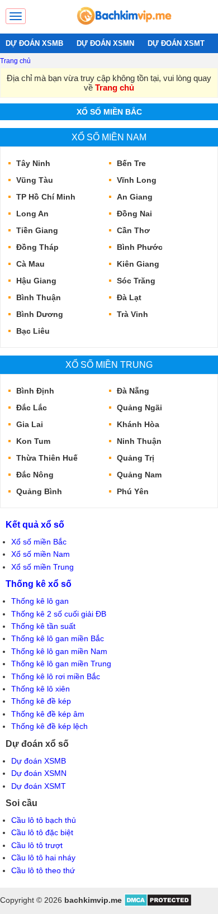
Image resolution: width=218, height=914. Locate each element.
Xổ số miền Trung (109, 364)
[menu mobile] (16, 16)
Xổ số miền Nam (109, 137)
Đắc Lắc (31, 407)
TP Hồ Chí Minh (45, 196)
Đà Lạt (129, 297)
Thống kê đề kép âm (47, 713)
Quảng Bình (39, 491)
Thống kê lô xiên (40, 688)
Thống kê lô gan (40, 600)
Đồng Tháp (37, 247)
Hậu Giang (36, 280)
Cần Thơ (133, 230)
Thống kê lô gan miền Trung (61, 663)
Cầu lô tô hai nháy (43, 857)
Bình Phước (140, 247)
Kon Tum (33, 441)
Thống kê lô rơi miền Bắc (55, 676)
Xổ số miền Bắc (109, 111)
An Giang (135, 196)
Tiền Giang (37, 230)
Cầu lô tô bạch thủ (43, 820)
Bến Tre (131, 163)
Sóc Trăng (136, 280)
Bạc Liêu (33, 330)
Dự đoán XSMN (39, 773)
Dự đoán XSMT (38, 786)
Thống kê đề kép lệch (49, 726)
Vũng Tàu (34, 180)
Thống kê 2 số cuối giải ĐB (58, 613)
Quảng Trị (135, 457)
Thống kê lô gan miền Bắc (57, 638)
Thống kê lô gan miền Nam (59, 651)
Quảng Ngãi (139, 407)
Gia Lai (29, 424)
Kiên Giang (138, 263)
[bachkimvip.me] (123, 27)
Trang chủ (15, 61)
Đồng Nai (134, 213)
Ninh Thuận (139, 441)
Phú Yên (133, 491)
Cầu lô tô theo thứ (43, 870)
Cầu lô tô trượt (37, 845)
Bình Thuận (38, 297)
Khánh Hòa (138, 424)
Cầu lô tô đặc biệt (42, 832)
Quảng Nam (139, 474)
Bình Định (35, 390)
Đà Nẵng (133, 390)
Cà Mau (30, 263)
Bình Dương (39, 314)
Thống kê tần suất (43, 626)
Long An (32, 213)
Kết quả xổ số (35, 524)
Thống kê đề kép (41, 701)
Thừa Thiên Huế (47, 457)
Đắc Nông (35, 474)
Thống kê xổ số (39, 584)
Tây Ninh (33, 163)
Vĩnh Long (137, 180)
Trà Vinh (132, 314)
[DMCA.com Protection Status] (158, 903)
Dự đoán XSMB (38, 760)
